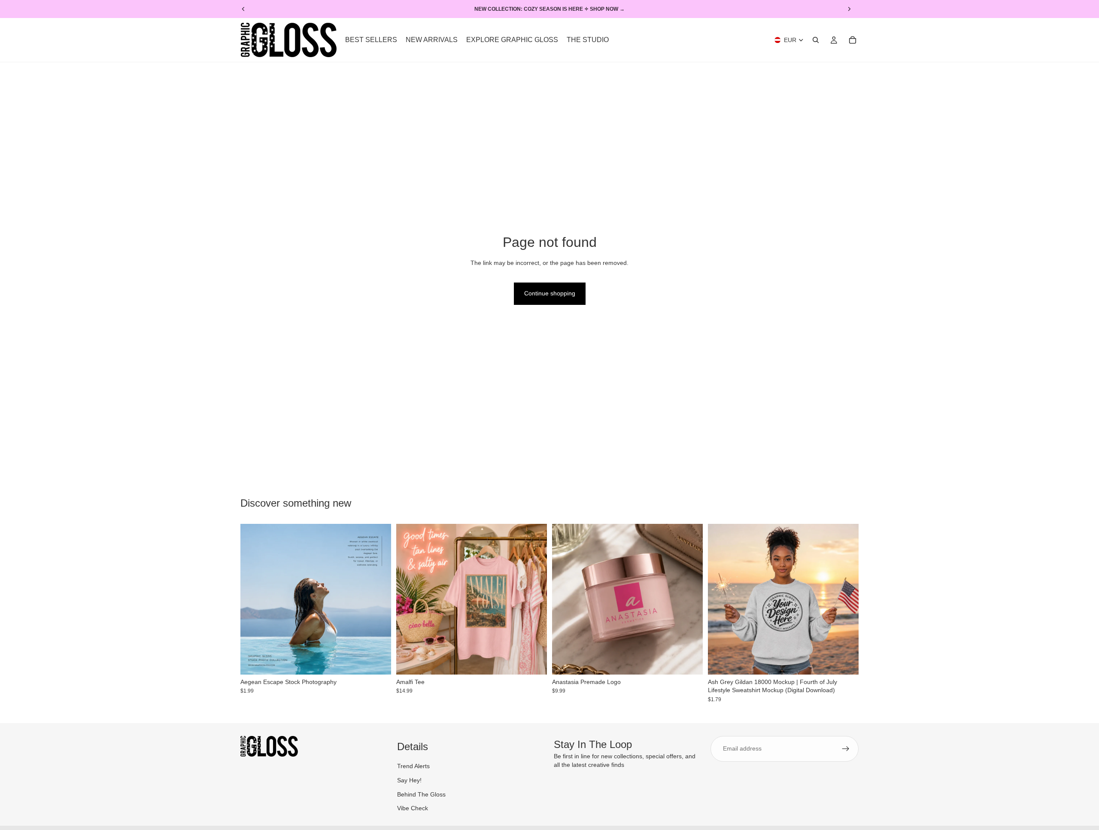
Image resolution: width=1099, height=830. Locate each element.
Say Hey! (409, 780)
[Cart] (852, 39)
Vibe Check (412, 808)
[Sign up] (846, 749)
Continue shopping (549, 293)
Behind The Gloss (421, 794)
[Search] (815, 39)
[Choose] (533, 661)
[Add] (378, 661)
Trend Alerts (413, 766)
